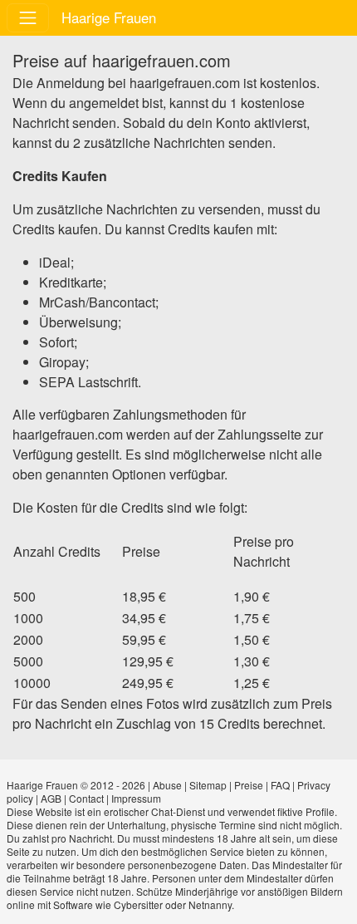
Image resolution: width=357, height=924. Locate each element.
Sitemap (208, 785)
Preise (248, 785)
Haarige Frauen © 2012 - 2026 (76, 785)
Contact (86, 798)
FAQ (280, 785)
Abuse (167, 785)
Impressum (136, 798)
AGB (51, 798)
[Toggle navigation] (28, 17)
